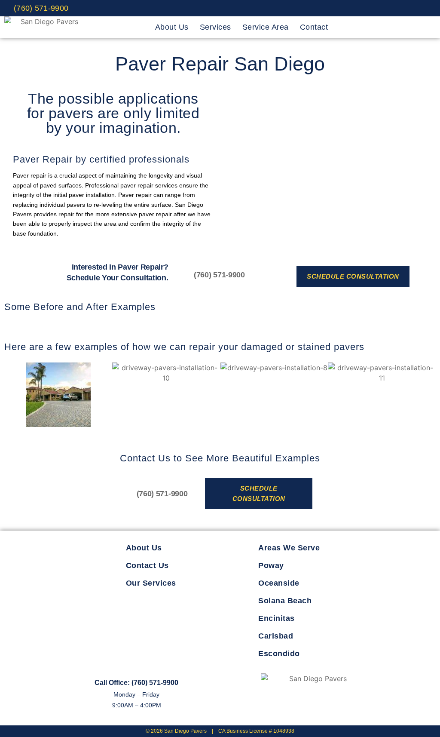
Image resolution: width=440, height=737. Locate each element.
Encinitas (276, 618)
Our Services (151, 583)
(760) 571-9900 (219, 274)
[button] (13, 395)
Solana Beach (285, 600)
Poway (271, 565)
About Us (172, 27)
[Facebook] (358, 8)
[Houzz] (418, 8)
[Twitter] (378, 8)
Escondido (279, 653)
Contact (314, 27)
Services (215, 27)
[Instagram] (398, 8)
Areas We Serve (289, 548)
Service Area (265, 27)
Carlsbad (275, 636)
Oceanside (278, 583)
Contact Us (147, 565)
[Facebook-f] (275, 706)
